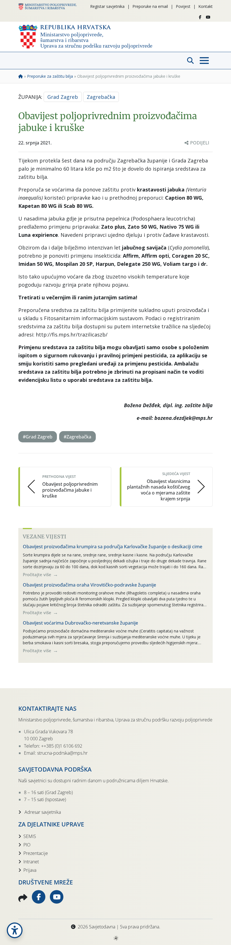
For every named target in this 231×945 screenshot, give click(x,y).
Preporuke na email (150, 6)
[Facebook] (200, 17)
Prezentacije (35, 853)
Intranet (31, 862)
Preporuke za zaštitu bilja (50, 76)
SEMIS (29, 836)
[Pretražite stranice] (190, 60)
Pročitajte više (37, 574)
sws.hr (116, 938)
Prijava (29, 870)
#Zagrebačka (77, 437)
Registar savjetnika (107, 6)
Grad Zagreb (62, 96)
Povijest (183, 6)
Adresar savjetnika (42, 812)
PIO (26, 845)
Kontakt (205, 6)
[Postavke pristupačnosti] (15, 930)
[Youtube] (208, 17)
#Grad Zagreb (37, 437)
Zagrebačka (101, 96)
